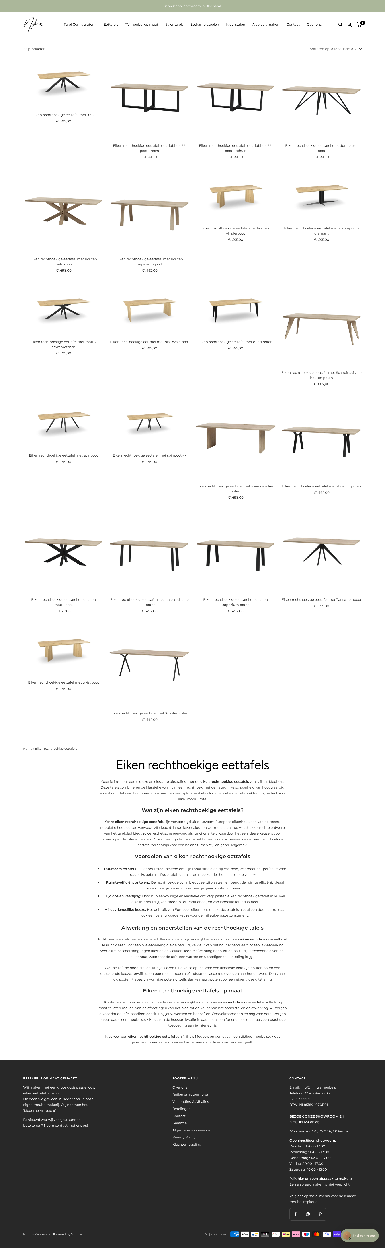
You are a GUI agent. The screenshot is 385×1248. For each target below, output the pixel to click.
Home (27, 748)
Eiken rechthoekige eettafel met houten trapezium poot (149, 261)
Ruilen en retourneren (190, 1094)
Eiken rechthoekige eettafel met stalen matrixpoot (63, 602)
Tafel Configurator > (80, 24)
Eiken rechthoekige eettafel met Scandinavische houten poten (321, 375)
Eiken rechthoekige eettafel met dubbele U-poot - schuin (235, 148)
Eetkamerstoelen (204, 24)
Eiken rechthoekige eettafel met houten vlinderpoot (235, 231)
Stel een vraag (360, 1235)
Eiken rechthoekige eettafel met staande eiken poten (235, 488)
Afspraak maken (265, 24)
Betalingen (181, 1109)
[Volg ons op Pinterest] (320, 1214)
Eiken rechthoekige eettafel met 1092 (63, 115)
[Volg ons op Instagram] (308, 1214)
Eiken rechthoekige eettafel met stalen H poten (321, 486)
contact (61, 1125)
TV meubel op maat (141, 24)
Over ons (314, 24)
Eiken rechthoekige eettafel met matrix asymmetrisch (63, 344)
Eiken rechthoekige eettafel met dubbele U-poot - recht (149, 148)
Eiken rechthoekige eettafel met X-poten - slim (149, 713)
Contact (293, 24)
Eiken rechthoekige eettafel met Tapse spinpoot (321, 599)
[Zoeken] (340, 25)
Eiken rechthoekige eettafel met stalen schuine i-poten (149, 602)
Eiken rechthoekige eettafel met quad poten (235, 342)
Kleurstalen (235, 24)
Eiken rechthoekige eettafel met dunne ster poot (321, 148)
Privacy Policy (183, 1137)
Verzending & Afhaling (190, 1101)
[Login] (350, 25)
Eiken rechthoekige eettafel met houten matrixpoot (63, 261)
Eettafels (111, 24)
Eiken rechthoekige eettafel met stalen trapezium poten (235, 602)
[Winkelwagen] (359, 24)
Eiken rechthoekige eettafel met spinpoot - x (149, 455)
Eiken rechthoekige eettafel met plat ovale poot (149, 342)
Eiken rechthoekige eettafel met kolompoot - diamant (321, 231)
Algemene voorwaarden (192, 1130)
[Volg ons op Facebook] (295, 1214)
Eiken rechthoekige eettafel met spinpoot (63, 455)
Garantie (179, 1123)
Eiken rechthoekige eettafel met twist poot (63, 682)
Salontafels (174, 24)
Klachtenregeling (186, 1144)
